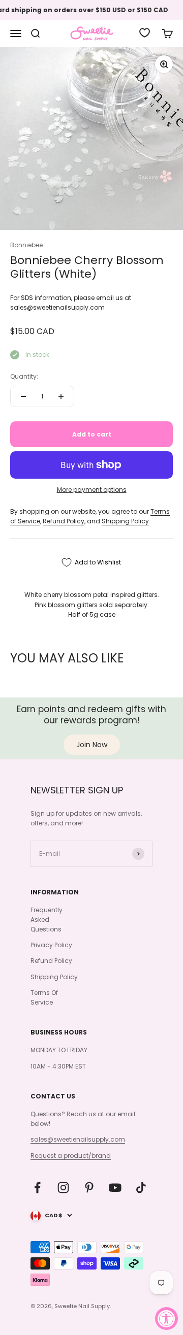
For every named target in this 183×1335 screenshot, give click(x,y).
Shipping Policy (125, 521)
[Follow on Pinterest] (89, 1187)
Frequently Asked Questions (46, 919)
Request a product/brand (70, 1155)
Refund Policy (63, 521)
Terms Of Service (44, 997)
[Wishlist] (144, 33)
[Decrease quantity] (23, 396)
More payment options (92, 489)
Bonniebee (26, 245)
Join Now (91, 745)
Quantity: (24, 376)
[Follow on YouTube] (115, 1187)
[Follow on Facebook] (37, 1187)
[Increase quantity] (61, 396)
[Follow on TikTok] (141, 1187)
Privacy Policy (51, 945)
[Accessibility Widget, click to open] (166, 1318)
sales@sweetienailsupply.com (77, 1139)
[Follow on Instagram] (63, 1187)
